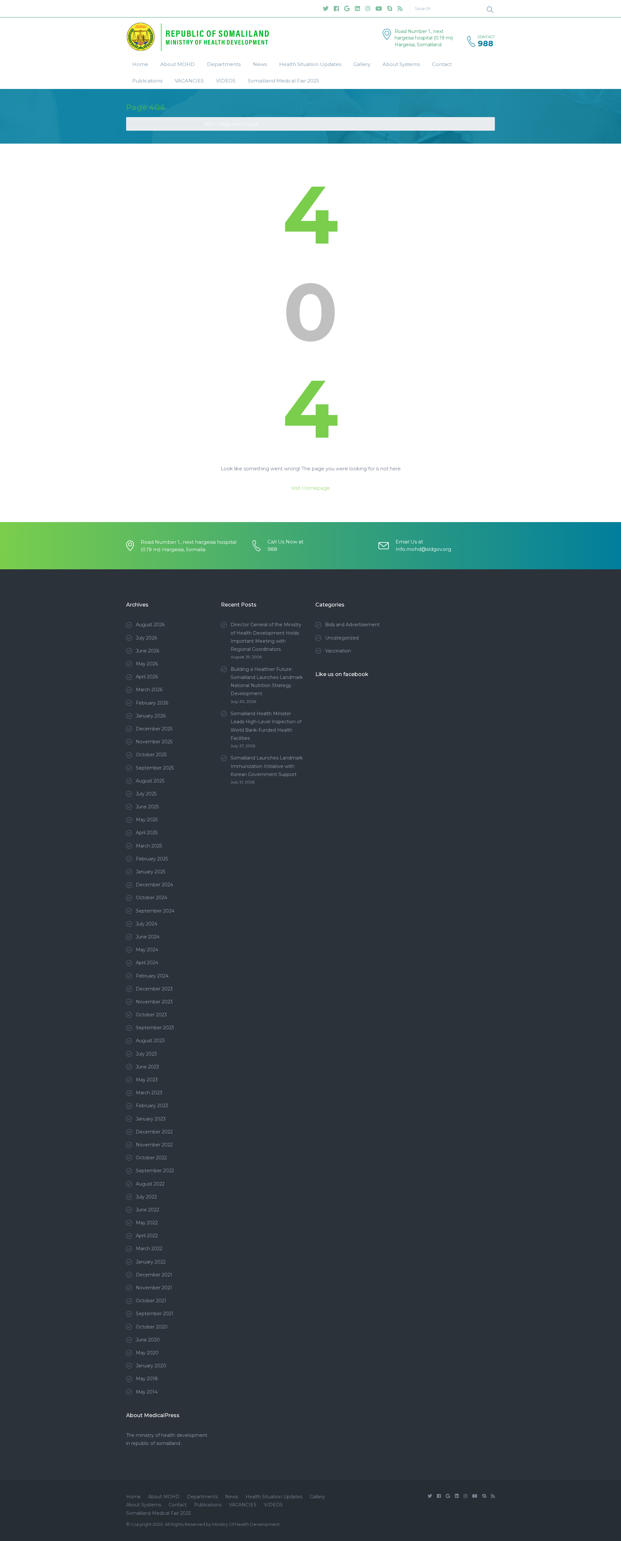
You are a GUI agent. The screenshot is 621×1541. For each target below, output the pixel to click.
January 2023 (151, 1119)
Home (140, 64)
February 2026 (152, 703)
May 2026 (147, 664)
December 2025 (154, 729)
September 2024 (155, 911)
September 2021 (154, 1314)
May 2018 (147, 1379)
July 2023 (146, 1054)
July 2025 (146, 794)
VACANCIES (189, 81)
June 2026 (147, 651)
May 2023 (147, 1080)
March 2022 (149, 1248)
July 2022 (146, 1197)
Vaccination (338, 651)
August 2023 (150, 1041)
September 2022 (155, 1171)
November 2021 (154, 1288)
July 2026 (146, 638)
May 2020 (147, 1353)
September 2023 (155, 1028)
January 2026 (151, 716)
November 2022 (154, 1145)
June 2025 (147, 807)
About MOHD (177, 64)
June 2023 (147, 1067)
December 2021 (154, 1275)
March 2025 (149, 846)
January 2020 (151, 1366)
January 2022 (151, 1262)
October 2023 (151, 1015)
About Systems (401, 64)
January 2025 (150, 872)
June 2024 (147, 937)
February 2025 (152, 859)
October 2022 (151, 1158)
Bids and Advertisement (352, 625)
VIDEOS (225, 81)
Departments (224, 64)
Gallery (362, 64)
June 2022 (147, 1210)
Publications (147, 81)
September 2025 (155, 768)
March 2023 (149, 1093)
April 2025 (147, 833)
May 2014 (147, 1392)
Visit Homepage (310, 488)
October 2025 (151, 755)
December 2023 (154, 989)
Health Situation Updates (310, 64)
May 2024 (147, 950)
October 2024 (151, 898)
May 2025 (147, 820)
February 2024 (152, 976)
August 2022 (150, 1184)
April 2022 (147, 1236)
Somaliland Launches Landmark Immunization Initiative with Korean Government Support (267, 766)
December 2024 (154, 885)
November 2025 (154, 742)
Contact (442, 64)
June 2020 (148, 1340)
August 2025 (150, 781)
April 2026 (147, 677)
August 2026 (150, 625)
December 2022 (154, 1132)
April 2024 (147, 963)
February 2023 (152, 1106)
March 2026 (149, 690)
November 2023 (154, 1002)
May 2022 (147, 1223)
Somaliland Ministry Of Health (161, 124)
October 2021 (151, 1301)
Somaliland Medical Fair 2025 (283, 81)
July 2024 (146, 924)
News (260, 64)
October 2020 (152, 1327)
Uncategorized (342, 638)
